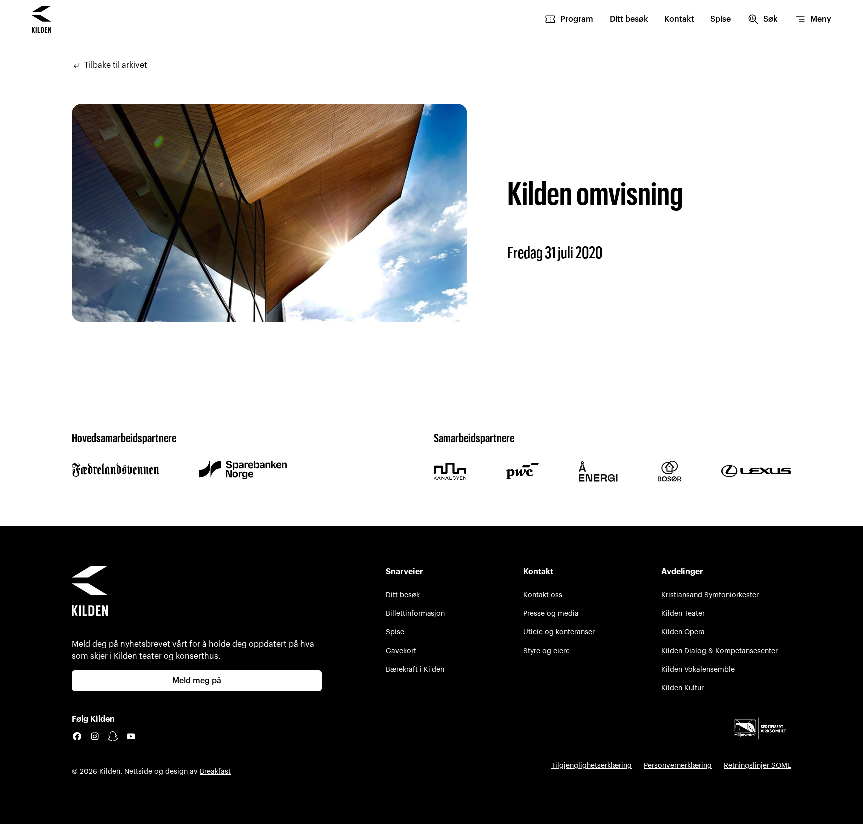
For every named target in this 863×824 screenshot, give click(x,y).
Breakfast (215, 771)
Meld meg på (196, 681)
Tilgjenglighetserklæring (591, 765)
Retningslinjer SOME (757, 765)
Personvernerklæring (678, 765)
